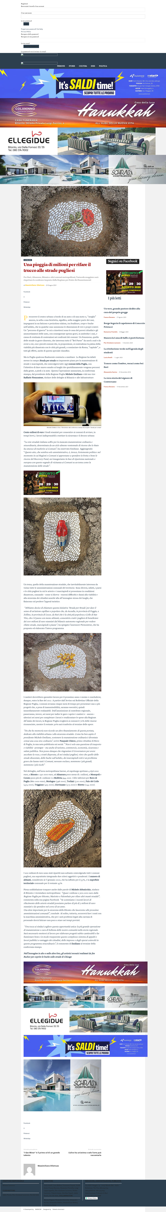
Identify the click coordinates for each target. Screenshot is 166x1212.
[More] (62, 311)
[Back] (21, 1)
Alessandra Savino (110, 372)
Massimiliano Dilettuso (34, 285)
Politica (103, 66)
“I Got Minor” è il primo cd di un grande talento (42, 1153)
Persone (61, 66)
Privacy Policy (26, 32)
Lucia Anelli (108, 357)
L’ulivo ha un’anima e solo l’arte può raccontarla (85, 1153)
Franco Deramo (109, 317)
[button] (141, 61)
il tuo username (26, 13)
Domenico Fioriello (110, 332)
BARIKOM (38, 1209)
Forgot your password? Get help (32, 29)
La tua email (25, 43)
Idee (93, 66)
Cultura (83, 66)
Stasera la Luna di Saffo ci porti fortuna (124, 338)
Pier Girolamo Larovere (112, 343)
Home (25, 184)
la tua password (26, 21)
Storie (72, 66)
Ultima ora (33, 184)
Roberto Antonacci (58, 1209)
